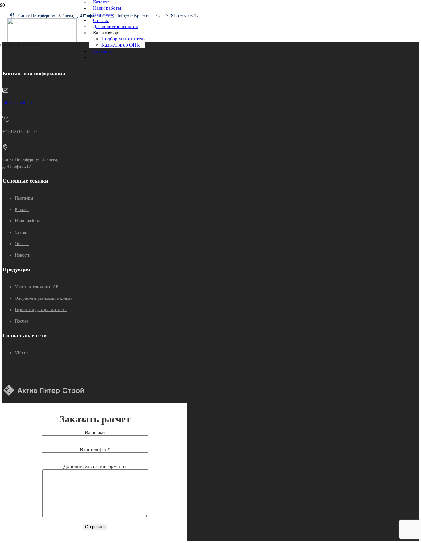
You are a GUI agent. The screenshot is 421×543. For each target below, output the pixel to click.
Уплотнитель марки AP (36, 287)
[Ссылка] (42, 40)
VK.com (22, 353)
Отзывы (22, 243)
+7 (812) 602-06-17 (181, 16)
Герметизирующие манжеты (41, 309)
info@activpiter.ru (18, 103)
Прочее (21, 321)
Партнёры (24, 198)
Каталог (22, 209)
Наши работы (27, 221)
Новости (23, 255)
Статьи (21, 232)
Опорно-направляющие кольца (43, 298)
